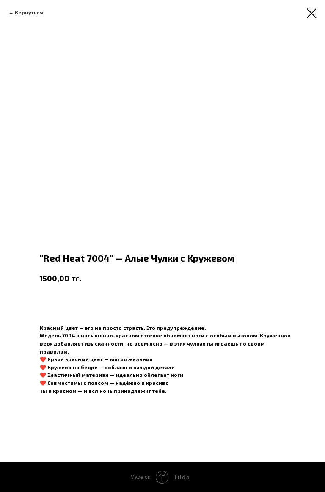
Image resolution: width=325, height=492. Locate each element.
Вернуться (29, 12)
